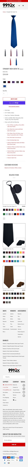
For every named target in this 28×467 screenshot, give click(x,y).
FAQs (4, 395)
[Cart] (23, 5)
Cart (15, 400)
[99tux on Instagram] (24, 385)
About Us (15, 385)
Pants (4, 316)
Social (23, 382)
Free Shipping (6, 397)
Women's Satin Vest (11, 157)
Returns (4, 400)
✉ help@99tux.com (7, 390)
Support (5, 382)
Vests (4, 326)
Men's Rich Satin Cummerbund (14, 137)
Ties (4, 324)
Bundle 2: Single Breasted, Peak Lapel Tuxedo (13, 346)
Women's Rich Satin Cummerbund (14, 155)
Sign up (14, 395)
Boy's (4, 331)
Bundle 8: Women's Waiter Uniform (10, 363)
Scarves (19, 329)
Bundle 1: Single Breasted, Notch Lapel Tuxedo (13, 343)
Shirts (4, 319)
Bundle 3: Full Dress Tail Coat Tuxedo (11, 348)
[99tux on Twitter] (24, 395)
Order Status (6, 402)
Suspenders (20, 334)
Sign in (14, 397)
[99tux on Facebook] (24, 388)
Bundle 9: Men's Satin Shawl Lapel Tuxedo (12, 365)
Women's (13, 311)
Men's (4, 311)
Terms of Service (6, 454)
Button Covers (21, 324)
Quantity (5, 90)
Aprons (19, 337)
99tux (7, 451)
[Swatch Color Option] (4, 210)
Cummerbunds (6, 329)
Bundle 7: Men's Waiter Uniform (10, 360)
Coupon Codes (16, 390)
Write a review (18, 168)
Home (4, 12)
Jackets (4, 314)
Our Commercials (16, 392)
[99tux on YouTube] (24, 392)
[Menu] (19, 5)
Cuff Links (20, 321)
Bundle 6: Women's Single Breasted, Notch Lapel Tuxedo (13, 357)
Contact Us (5, 405)
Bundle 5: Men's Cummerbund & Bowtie (11, 353)
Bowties (4, 321)
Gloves (19, 326)
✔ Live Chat (5, 387)
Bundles (5, 340)
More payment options (14, 106)
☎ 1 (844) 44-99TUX (7, 385)
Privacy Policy (14, 454)
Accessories (22, 311)
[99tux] (9, 6)
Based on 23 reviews (9, 168)
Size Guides (5, 392)
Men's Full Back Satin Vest (13, 140)
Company (16, 382)
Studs (19, 319)
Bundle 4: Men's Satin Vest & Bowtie (11, 351)
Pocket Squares (21, 331)
